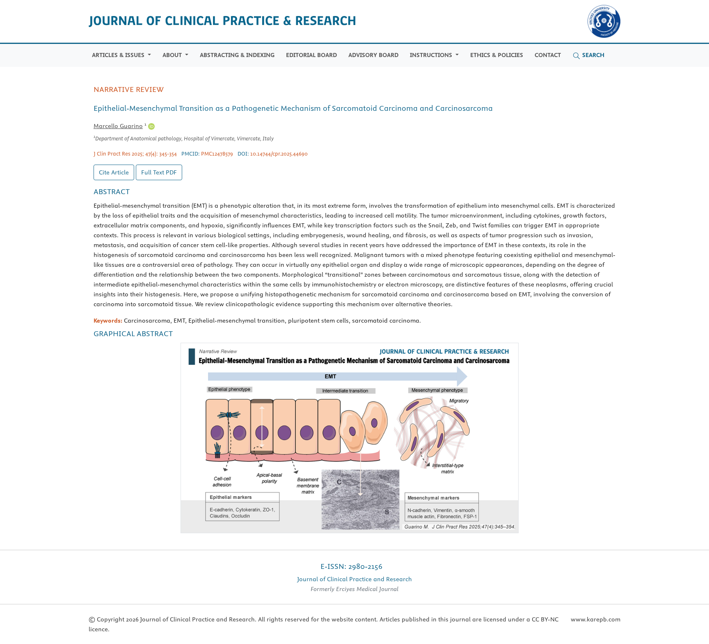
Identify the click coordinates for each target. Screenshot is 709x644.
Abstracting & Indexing (237, 55)
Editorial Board (311, 55)
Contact (548, 55)
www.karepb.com (595, 619)
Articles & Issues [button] (119, 55)
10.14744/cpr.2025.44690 (279, 153)
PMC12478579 (217, 153)
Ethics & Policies (496, 55)
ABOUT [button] (172, 55)
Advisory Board (373, 55)
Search (592, 55)
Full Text (159, 172)
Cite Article (114, 172)
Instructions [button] (432, 55)
